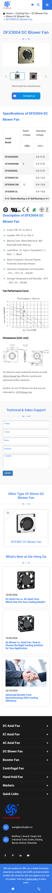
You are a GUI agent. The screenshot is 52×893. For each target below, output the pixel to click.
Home (9, 13)
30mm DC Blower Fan (18, 16)
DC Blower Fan (40, 13)
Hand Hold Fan (13, 777)
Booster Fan (11, 760)
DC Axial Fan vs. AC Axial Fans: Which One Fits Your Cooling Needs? (25, 600)
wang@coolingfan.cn (22, 827)
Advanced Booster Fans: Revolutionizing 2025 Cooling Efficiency (22, 697)
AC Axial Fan (11, 743)
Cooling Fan (22, 13)
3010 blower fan (24, 392)
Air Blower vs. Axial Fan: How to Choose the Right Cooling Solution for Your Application (24, 645)
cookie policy (32, 879)
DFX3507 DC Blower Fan (26, 542)
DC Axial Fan (11, 726)
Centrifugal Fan (13, 768)
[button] (46, 76)
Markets (8, 785)
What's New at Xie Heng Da (26, 557)
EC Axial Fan (11, 734)
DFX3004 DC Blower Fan (19, 19)
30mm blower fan (11, 376)
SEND (8, 473)
